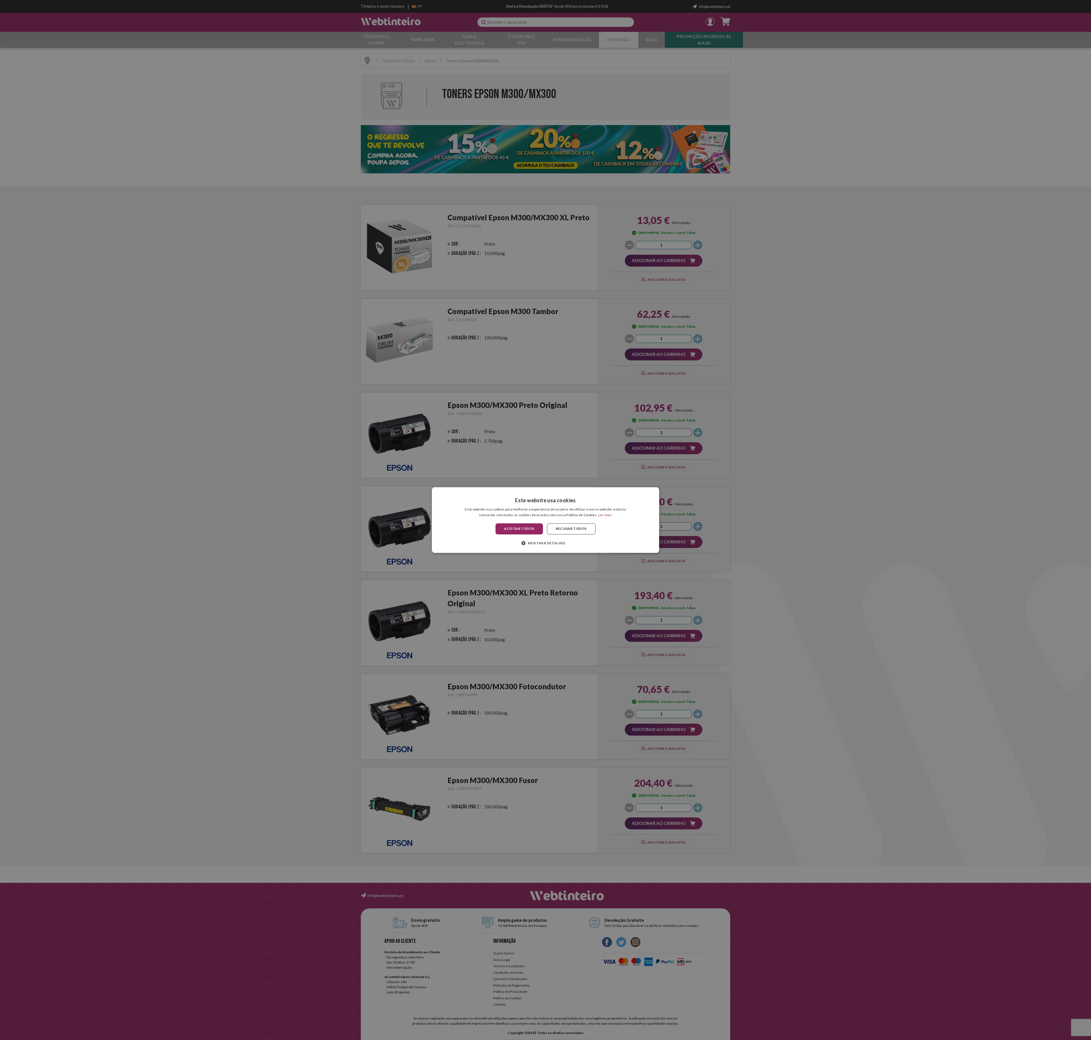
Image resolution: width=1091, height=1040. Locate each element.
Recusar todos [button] (571, 529)
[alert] (545, 520)
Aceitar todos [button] (519, 529)
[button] (545, 543)
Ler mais (605, 515)
